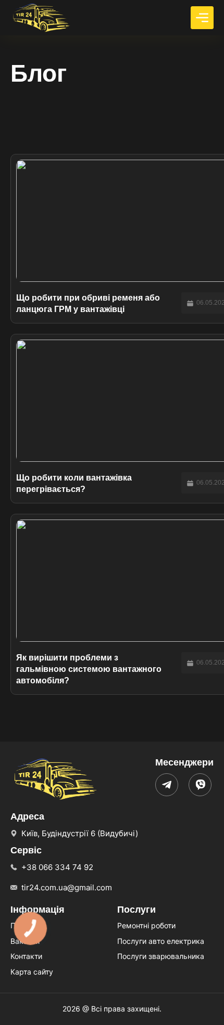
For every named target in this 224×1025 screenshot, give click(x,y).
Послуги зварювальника (160, 956)
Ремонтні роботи (146, 925)
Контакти (26, 956)
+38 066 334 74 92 (57, 867)
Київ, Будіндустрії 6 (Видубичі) (79, 833)
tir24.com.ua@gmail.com (66, 887)
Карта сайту (31, 971)
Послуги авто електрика (160, 941)
